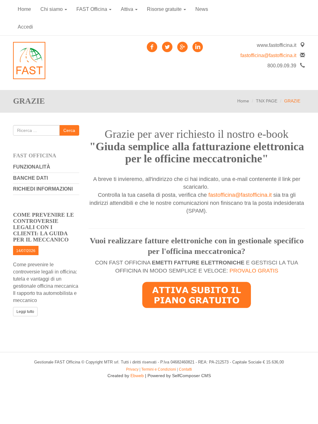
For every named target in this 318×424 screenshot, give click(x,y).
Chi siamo (52, 9)
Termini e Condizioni (158, 369)
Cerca (69, 130)
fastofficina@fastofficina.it (268, 55)
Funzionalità (31, 166)
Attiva (127, 9)
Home (24, 9)
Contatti (185, 369)
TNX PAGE (266, 100)
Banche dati (30, 178)
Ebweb (137, 375)
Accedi (25, 26)
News (201, 9)
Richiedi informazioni (43, 189)
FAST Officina (92, 9)
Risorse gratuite (165, 9)
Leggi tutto (25, 311)
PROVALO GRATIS (253, 271)
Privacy (132, 369)
